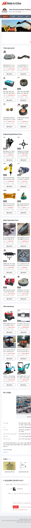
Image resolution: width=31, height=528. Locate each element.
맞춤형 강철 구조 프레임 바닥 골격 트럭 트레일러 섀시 (9, 265)
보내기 (15, 507)
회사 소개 (20, 16)
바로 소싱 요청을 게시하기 (20, 509)
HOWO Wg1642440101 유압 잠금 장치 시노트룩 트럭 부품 (9, 119)
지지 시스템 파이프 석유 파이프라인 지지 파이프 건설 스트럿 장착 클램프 (23, 265)
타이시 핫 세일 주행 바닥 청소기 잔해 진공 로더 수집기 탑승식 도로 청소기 (9, 351)
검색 (27, 16)
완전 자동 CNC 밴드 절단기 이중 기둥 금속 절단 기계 (9, 291)
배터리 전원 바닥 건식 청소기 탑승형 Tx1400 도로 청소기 (9, 325)
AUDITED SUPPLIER (9, 472)
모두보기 (5, 452)
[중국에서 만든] (12, 3)
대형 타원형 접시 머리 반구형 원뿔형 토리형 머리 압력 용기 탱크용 (23, 239)
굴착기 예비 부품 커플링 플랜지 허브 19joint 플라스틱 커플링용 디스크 (23, 93)
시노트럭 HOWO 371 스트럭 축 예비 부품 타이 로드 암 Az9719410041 (23, 66)
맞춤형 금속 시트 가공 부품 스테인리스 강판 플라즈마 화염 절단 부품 (23, 291)
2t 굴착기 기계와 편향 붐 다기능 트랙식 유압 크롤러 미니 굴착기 (9, 377)
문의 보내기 (9, 74)
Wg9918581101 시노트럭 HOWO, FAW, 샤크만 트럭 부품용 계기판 (9, 66)
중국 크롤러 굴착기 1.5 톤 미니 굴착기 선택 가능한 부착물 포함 (23, 377)
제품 (13, 16)
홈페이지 (5, 16)
